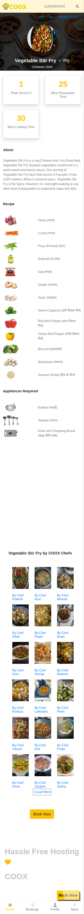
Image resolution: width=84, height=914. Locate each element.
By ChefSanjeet (40, 784)
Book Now (42, 814)
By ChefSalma (62, 784)
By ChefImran (17, 784)
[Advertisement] (42, 497)
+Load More (42, 792)
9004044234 (56, 6)
